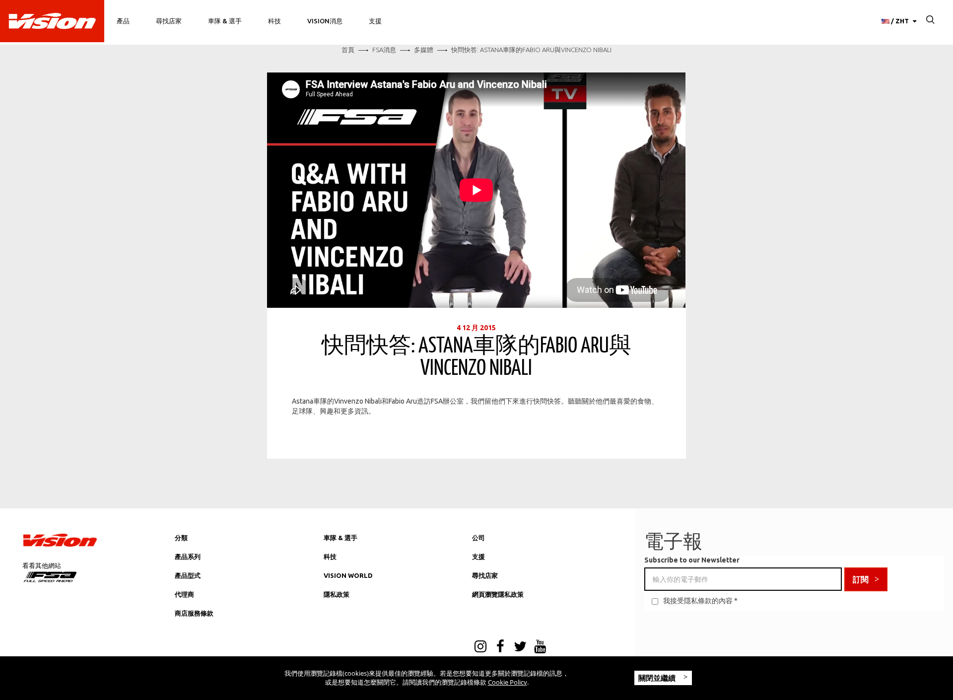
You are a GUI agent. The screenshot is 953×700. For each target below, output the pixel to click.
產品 (123, 20)
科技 (274, 20)
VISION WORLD (348, 575)
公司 (478, 537)
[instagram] (480, 647)
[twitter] (520, 647)
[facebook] (500, 647)
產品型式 (188, 575)
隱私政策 (336, 594)
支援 (375, 20)
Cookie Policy (507, 682)
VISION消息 (324, 20)
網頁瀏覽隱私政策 (498, 594)
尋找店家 (169, 20)
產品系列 (188, 556)
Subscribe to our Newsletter (692, 560)
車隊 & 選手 (225, 20)
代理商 (184, 594)
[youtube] (540, 647)
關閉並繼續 (658, 678)
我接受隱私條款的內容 (698, 601)
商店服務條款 (194, 613)
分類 (181, 537)
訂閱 (861, 579)
